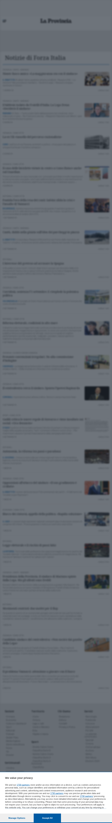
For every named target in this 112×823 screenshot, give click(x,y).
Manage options (16, 818)
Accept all (47, 818)
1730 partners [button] (23, 785)
